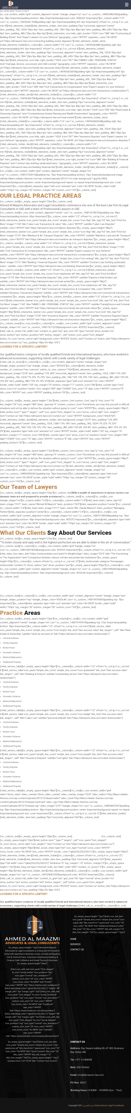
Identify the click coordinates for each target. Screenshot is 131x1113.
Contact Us (77, 949)
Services (75, 944)
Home (73, 939)
